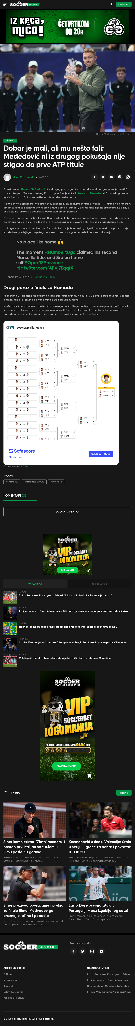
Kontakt (8, 986)
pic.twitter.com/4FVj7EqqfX (44, 268)
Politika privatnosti (14, 997)
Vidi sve (124, 793)
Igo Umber (56, 482)
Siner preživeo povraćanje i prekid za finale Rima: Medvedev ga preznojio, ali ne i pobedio (33, 910)
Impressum (10, 980)
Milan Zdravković (23, 177)
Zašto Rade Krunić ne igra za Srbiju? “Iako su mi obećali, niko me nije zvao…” (65, 595)
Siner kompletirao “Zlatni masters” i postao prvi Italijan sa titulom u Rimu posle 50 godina (34, 847)
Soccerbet (123, 4)
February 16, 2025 (44, 276)
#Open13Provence (43, 263)
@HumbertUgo (60, 252)
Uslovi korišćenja (13, 992)
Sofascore (27, 466)
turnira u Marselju (89, 193)
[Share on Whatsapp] (128, 178)
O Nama (8, 974)
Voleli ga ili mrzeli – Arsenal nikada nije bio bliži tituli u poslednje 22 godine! (65, 658)
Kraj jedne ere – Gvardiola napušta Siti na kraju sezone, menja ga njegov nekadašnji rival (73, 611)
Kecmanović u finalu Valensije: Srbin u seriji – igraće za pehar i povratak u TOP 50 (100, 847)
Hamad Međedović (33, 189)
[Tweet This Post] (102, 178)
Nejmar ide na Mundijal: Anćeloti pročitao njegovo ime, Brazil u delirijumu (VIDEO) (68, 626)
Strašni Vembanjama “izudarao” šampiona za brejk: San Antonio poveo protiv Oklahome (73, 642)
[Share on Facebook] (94, 178)
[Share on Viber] (119, 178)
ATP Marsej (12, 482)
